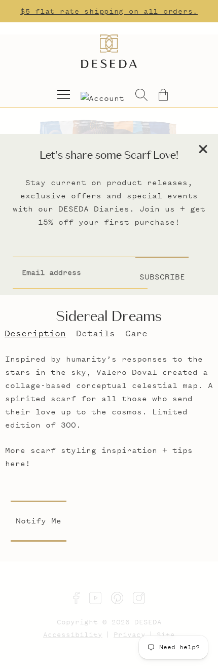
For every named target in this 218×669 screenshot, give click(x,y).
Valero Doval (126, 372)
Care (136, 333)
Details (95, 333)
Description (35, 333)
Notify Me (38, 520)
